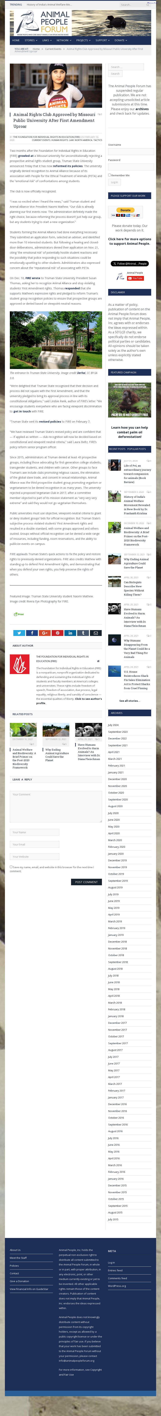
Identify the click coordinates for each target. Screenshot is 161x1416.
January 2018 (115, 1016)
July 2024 (113, 725)
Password (114, 160)
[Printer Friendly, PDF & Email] (18, 614)
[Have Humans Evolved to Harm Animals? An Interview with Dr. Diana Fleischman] (88, 731)
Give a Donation (19, 1281)
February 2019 (116, 928)
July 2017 (113, 1057)
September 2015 (118, 1206)
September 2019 (118, 880)
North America (83, 140)
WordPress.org (117, 1286)
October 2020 (116, 792)
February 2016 (116, 1172)
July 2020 (113, 813)
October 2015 (116, 1199)
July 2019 (113, 894)
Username (114, 144)
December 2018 (117, 941)
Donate (119, 40)
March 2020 (115, 840)
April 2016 (114, 1158)
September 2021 (118, 745)
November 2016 (117, 1111)
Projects (82, 40)
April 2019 (114, 914)
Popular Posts (136, 449)
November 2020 (117, 786)
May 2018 (113, 989)
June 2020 (114, 819)
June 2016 (114, 1145)
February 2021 (116, 765)
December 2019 (117, 860)
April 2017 (114, 1077)
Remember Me (120, 175)
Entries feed (115, 1270)
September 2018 (118, 962)
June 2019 (114, 901)
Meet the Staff (18, 1258)
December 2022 (117, 738)
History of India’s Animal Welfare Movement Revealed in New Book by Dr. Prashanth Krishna (50, 4)
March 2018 (115, 1002)
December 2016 (117, 1104)
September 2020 (118, 799)
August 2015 (115, 1212)
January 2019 (115, 935)
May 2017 (113, 1070)
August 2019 (115, 887)
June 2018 (114, 982)
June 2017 (114, 1063)
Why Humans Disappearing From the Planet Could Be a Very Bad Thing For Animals (137, 649)
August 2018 (115, 968)
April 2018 (114, 996)
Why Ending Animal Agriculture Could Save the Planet (57, 755)
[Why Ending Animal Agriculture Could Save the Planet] (56, 731)
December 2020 (117, 779)
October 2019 (116, 874)
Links (45, 40)
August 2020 (115, 806)
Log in (111, 1262)
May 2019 (113, 908)
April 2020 (114, 833)
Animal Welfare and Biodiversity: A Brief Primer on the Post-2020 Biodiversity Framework (24, 758)
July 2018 (113, 975)
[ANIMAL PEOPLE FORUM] (80, 22)
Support (101, 40)
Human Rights (59, 140)
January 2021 (115, 772)
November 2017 (117, 1029)
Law (71, 140)
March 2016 (115, 1165)
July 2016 (113, 1138)
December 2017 (117, 1023)
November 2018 (117, 948)
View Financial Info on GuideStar (29, 1289)
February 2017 (116, 1090)
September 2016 (118, 1124)
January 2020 (115, 853)
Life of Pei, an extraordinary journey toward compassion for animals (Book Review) (137, 474)
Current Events (41, 140)
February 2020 (116, 847)
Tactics (97, 140)
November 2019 (117, 867)
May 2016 (113, 1151)
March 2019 (115, 921)
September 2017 (118, 1043)
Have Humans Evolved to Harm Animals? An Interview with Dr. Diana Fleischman (89, 752)
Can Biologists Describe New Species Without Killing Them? (134, 588)
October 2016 (116, 1117)
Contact (14, 1273)
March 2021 (115, 759)
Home (16, 40)
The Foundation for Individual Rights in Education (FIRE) (46, 136)
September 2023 (118, 732)
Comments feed (117, 1278)
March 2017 (115, 1084)
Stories (30, 40)
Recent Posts (117, 449)
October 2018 (116, 955)
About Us (15, 1250)
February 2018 (116, 1009)
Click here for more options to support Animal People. (129, 241)
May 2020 (113, 826)
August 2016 (115, 1131)
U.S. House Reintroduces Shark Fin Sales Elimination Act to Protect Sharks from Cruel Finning (137, 680)
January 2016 (115, 1178)
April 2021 (114, 752)
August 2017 (115, 1050)
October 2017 (116, 1036)
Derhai (81, 373)
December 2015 (117, 1185)
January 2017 (115, 1097)
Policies (14, 1265)
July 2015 (113, 1219)
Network (63, 40)
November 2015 (117, 1192)
